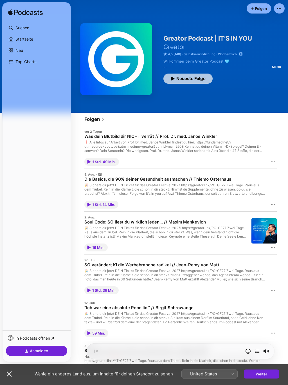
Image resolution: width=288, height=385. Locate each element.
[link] (94, 119)
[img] (25, 13)
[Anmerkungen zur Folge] (248, 351)
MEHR (276, 67)
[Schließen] (9, 374)
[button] (36, 28)
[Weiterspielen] (257, 351)
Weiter (261, 374)
